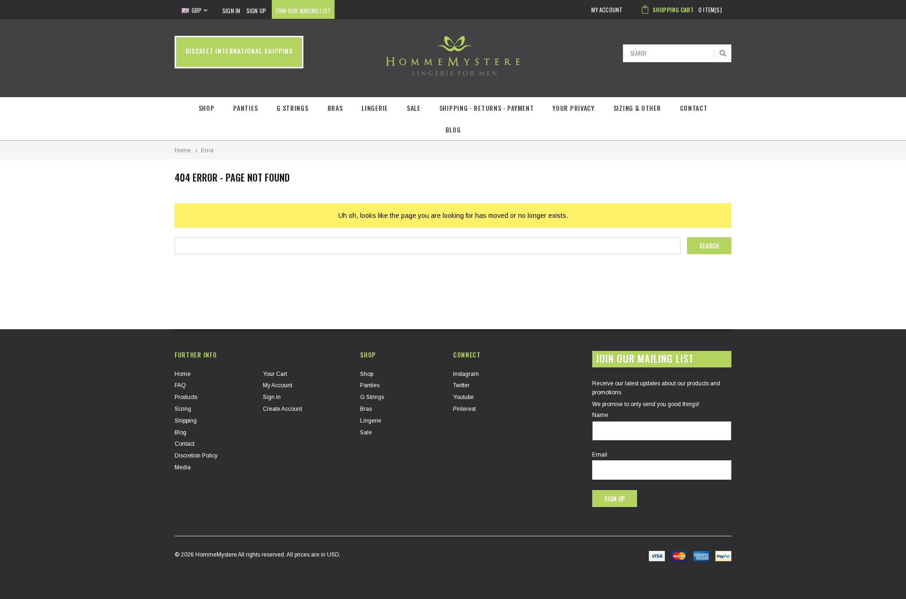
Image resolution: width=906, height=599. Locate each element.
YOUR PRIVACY (573, 108)
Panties (245, 108)
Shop (207, 108)
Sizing (183, 409)
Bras (335, 108)
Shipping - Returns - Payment (486, 108)
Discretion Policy (196, 455)
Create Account (282, 409)
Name (600, 415)
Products (186, 397)
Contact (694, 108)
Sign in (272, 397)
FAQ (180, 385)
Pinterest (464, 409)
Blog (453, 129)
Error (207, 150)
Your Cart (275, 374)
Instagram (466, 374)
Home (183, 150)
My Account (277, 385)
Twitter (461, 385)
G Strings (292, 108)
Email (599, 454)
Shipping (186, 420)
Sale (413, 108)
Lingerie (374, 108)
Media (183, 467)
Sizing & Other (637, 108)
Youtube (463, 397)
